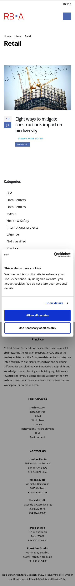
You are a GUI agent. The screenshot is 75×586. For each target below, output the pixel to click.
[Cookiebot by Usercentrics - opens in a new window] (54, 254)
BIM (9, 193)
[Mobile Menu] (67, 16)
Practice (22, 138)
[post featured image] (37, 87)
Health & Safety (18, 221)
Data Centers (16, 200)
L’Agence (13, 234)
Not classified (16, 241)
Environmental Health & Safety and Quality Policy (40, 578)
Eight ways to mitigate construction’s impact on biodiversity (38, 125)
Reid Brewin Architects (14, 574)
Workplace (38, 420)
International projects (22, 227)
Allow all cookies (37, 315)
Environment (37, 437)
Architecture (38, 407)
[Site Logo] (14, 16)
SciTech (39, 138)
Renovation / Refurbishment (37, 428)
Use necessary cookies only (37, 327)
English (66, 4)
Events (11, 214)
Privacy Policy (54, 574)
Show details (54, 303)
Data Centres (16, 207)
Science (37, 424)
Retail (31, 138)
